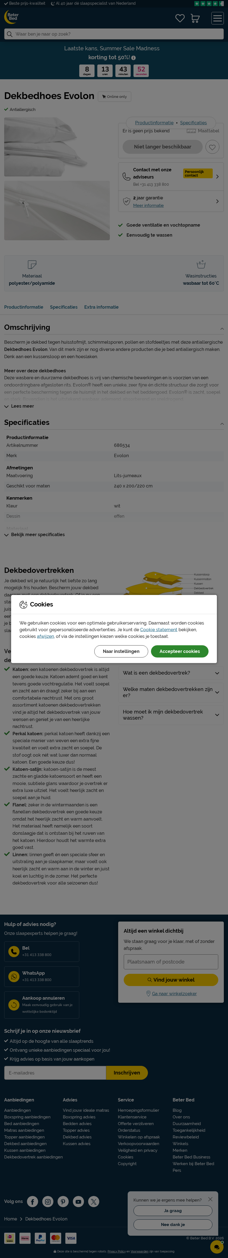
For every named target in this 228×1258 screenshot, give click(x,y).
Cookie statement (158, 629)
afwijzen (45, 636)
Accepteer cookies (180, 651)
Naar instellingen (121, 651)
